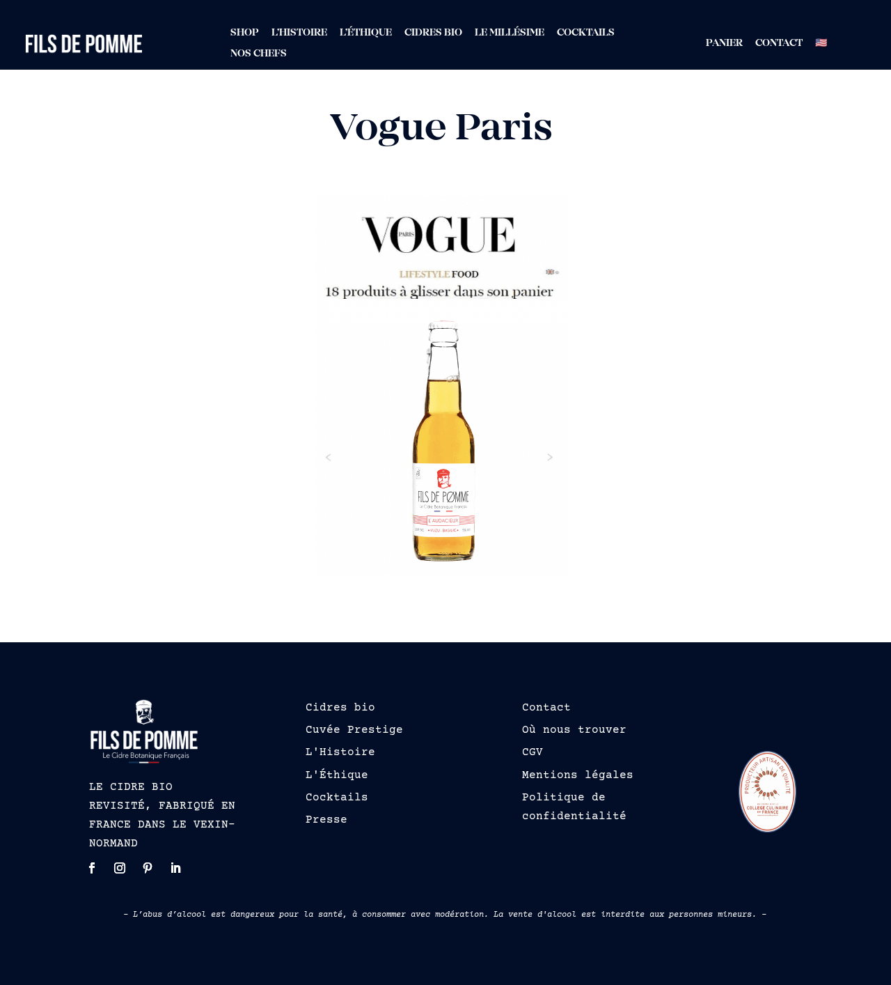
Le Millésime (509, 33)
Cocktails (586, 33)
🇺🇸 (821, 43)
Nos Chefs (258, 54)
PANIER (724, 43)
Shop (244, 33)
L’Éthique (366, 33)
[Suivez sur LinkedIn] (175, 868)
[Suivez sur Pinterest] (147, 868)
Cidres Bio (433, 33)
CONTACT (779, 43)
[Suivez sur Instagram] (120, 868)
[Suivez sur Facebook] (92, 868)
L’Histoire (299, 33)
